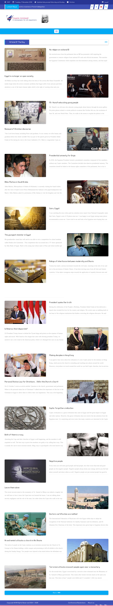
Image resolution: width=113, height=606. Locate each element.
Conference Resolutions (76, 603)
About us (91, 603)
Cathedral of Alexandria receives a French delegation (31, 7)
